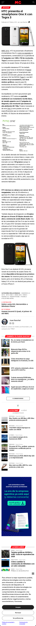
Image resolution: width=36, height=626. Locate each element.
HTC (3, 295)
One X (9, 109)
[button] (33, 574)
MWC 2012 (5, 51)
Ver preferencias (18, 618)
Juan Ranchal (24, 22)
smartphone (15, 296)
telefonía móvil (8, 298)
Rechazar (18, 612)
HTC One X (10, 295)
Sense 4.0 (5, 296)
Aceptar (18, 607)
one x (25, 295)
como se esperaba (24, 53)
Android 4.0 (26, 293)
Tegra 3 (22, 77)
